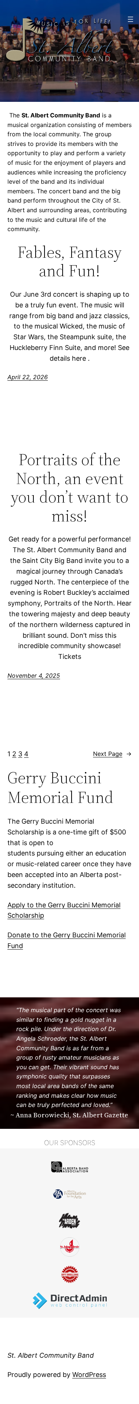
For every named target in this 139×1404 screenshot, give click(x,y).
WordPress (89, 1374)
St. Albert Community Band (50, 1355)
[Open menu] (130, 19)
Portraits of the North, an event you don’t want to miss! (69, 487)
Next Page (112, 753)
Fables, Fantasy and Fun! (69, 261)
